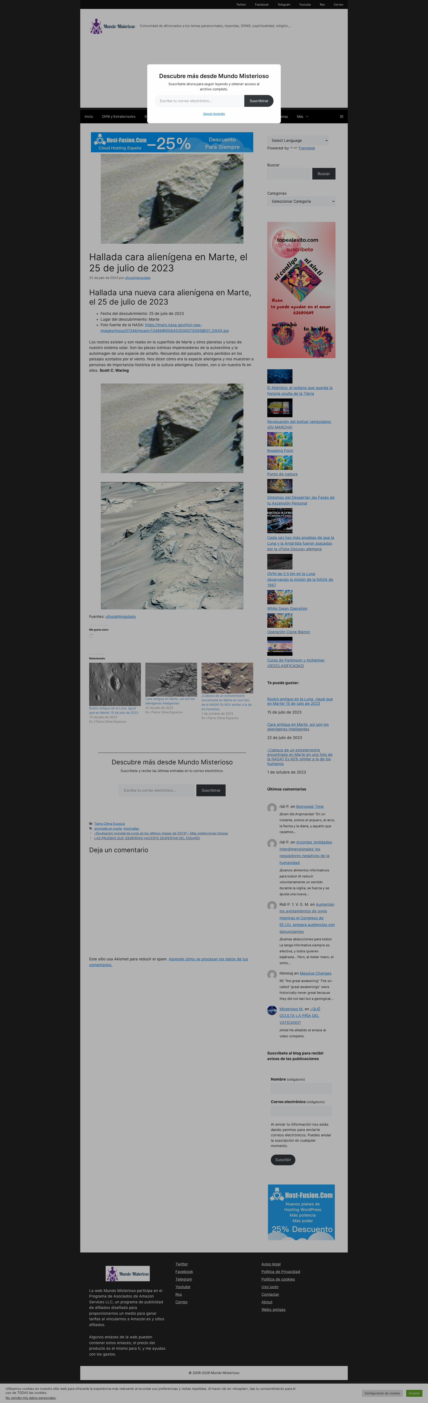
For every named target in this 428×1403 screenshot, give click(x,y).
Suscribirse (259, 101)
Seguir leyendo (214, 114)
